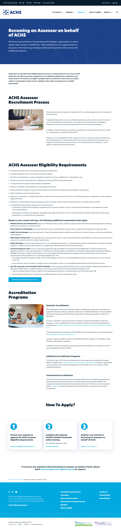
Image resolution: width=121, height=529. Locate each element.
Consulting (64, 495)
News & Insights (66, 508)
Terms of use (12, 524)
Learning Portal (47, 3)
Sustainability (105, 495)
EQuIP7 (55, 386)
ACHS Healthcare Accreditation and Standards (79, 363)
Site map (26, 524)
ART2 (20, 3)
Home (10, 479)
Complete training (52, 446)
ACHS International (9, 3)
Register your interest (88, 446)
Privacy (20, 524)
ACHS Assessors (17, 479)
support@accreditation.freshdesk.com (61, 334)
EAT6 (27, 3)
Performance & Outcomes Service (72, 502)
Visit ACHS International (18, 505)
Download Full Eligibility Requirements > (25, 279)
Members (63, 505)
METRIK (36, 3)
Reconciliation (105, 498)
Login (116, 3)
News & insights (95, 12)
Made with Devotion (36, 524)
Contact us (107, 3)
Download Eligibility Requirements (21, 446)
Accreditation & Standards (70, 492)
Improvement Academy (69, 498)
